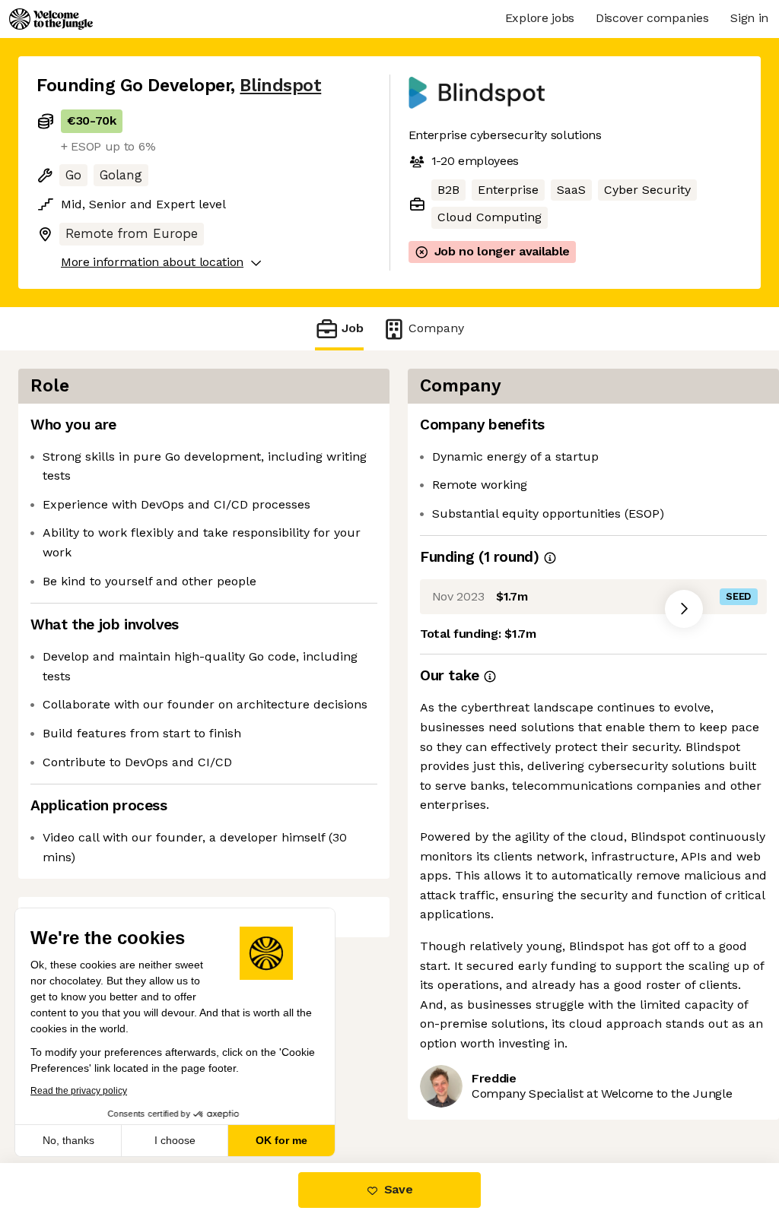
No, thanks (68, 1140)
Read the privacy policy (78, 1090)
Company (436, 328)
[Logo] (51, 19)
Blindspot (280, 85)
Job (353, 328)
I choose (175, 1140)
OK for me (281, 1140)
